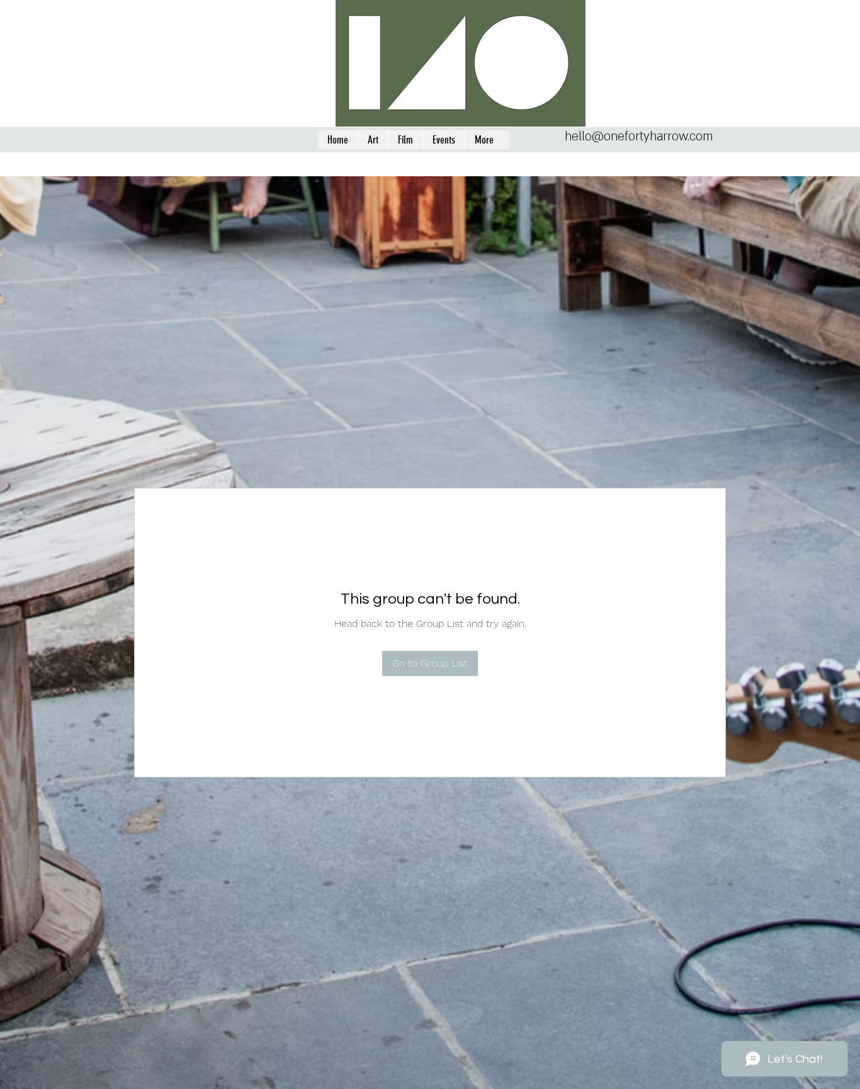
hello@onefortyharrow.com (639, 136)
